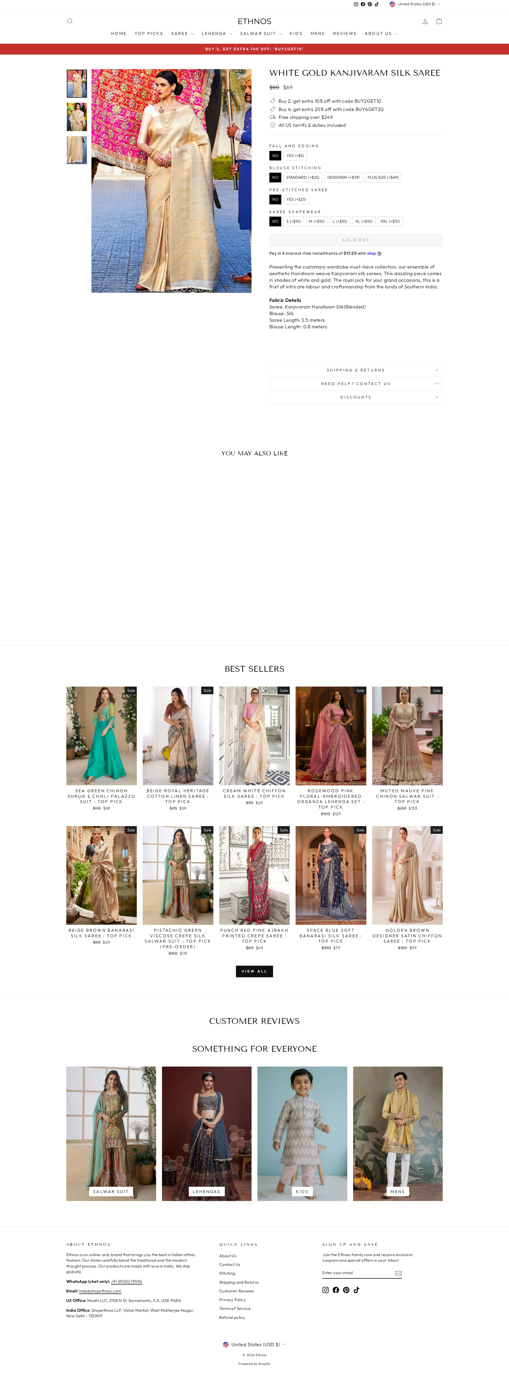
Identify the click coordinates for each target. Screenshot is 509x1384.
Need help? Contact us (356, 383)
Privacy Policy (232, 1299)
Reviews (345, 33)
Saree (180, 33)
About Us (379, 33)
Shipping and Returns (239, 1282)
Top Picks (149, 33)
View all (255, 971)
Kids (296, 33)
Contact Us (229, 1264)
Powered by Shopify (254, 1363)
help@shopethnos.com (100, 1290)
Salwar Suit (259, 33)
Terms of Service (235, 1308)
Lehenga (215, 33)
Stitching (227, 1273)
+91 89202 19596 (126, 1281)
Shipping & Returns (356, 370)
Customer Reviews (236, 1290)
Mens (318, 33)
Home (119, 33)
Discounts (356, 397)
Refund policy (232, 1317)
